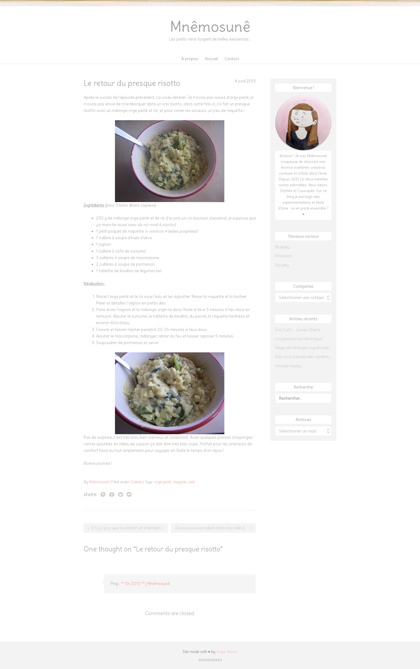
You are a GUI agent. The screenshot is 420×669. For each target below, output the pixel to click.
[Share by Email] (129, 494)
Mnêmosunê (210, 26)
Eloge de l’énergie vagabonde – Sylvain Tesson (303, 347)
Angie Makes (226, 651)
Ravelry (282, 265)
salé (191, 482)
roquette (180, 482)
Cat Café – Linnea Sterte (298, 329)
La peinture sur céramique (299, 338)
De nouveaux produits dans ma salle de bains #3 (215, 528)
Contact (232, 58)
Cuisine (136, 482)
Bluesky (282, 247)
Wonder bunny (288, 366)
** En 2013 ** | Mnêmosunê (145, 583)
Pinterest (283, 256)
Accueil (211, 58)
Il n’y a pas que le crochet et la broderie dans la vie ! (129, 528)
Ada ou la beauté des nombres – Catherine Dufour (303, 356)
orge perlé (162, 482)
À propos (189, 58)
